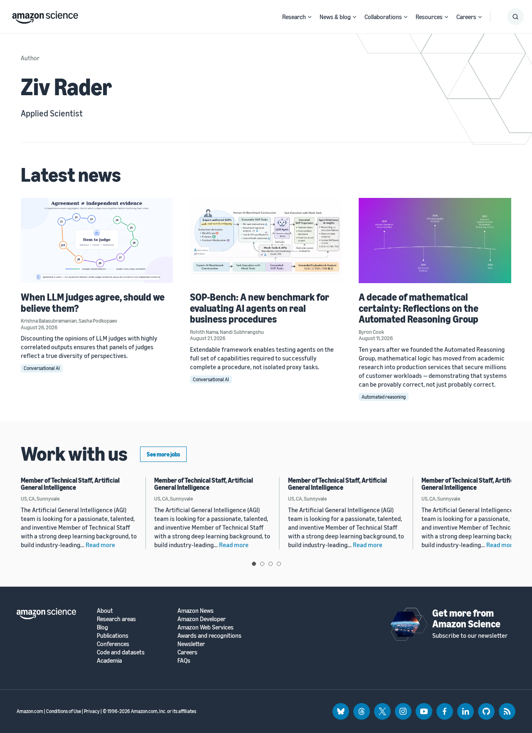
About (105, 610)
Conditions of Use (63, 711)
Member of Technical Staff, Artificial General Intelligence (70, 484)
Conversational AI (42, 368)
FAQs (183, 660)
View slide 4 (279, 564)
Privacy (92, 711)
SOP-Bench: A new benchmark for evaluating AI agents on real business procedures (259, 308)
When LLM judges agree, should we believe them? (93, 302)
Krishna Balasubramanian (49, 320)
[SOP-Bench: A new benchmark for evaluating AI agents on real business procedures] (266, 240)
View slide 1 (254, 564)
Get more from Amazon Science (466, 618)
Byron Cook (371, 331)
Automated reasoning (384, 397)
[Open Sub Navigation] (309, 17)
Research (294, 16)
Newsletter (191, 644)
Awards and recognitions (209, 635)
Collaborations (383, 16)
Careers (466, 16)
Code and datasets (121, 652)
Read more (100, 544)
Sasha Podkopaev (98, 320)
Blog (102, 627)
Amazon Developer (201, 619)
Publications (112, 635)
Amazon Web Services (205, 627)
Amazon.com (30, 711)
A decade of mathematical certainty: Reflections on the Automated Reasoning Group (418, 308)
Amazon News (195, 610)
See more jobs (163, 454)
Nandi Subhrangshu (242, 331)
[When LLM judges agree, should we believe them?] (97, 240)
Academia (109, 660)
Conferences (113, 644)
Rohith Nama (204, 331)
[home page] (45, 15)
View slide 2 (262, 564)
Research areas (116, 619)
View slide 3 (270, 564)
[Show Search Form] (515, 16)
